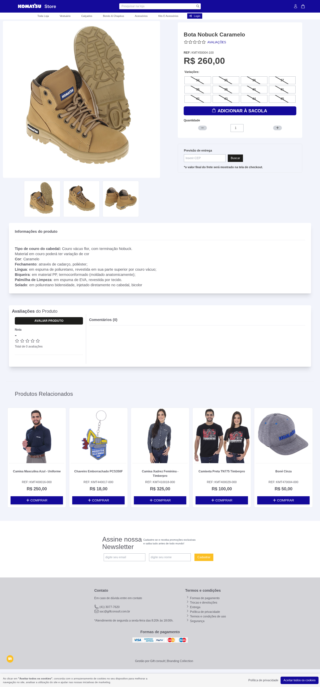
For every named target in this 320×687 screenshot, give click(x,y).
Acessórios (141, 15)
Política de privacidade (204, 611)
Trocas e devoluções (203, 602)
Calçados (86, 15)
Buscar (235, 158)
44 (254, 98)
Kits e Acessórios (168, 15)
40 (254, 89)
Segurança (196, 621)
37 (282, 80)
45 (282, 98)
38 (197, 89)
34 (197, 80)
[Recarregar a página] (10, 659)
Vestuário (65, 15)
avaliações (216, 42)
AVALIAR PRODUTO (48, 320)
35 (226, 80)
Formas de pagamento (204, 598)
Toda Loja (43, 15)
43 (226, 98)
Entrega (194, 607)
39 (226, 89)
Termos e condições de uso (207, 616)
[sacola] (303, 6)
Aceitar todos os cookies (300, 680)
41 (282, 89)
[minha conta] (295, 6)
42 (197, 98)
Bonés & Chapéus (113, 15)
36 (254, 80)
